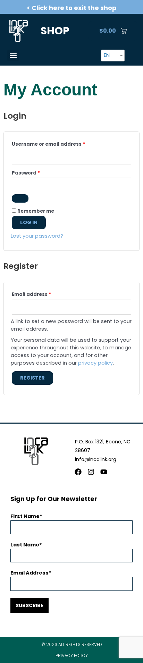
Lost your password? (37, 235)
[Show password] (20, 198)
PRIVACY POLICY (72, 655)
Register (32, 377)
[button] (13, 55)
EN (107, 55)
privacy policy (95, 362)
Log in (28, 222)
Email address (43, 294)
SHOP (55, 30)
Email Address (29, 572)
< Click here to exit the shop (72, 7)
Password (37, 172)
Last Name (24, 544)
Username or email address (60, 143)
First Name (25, 516)
